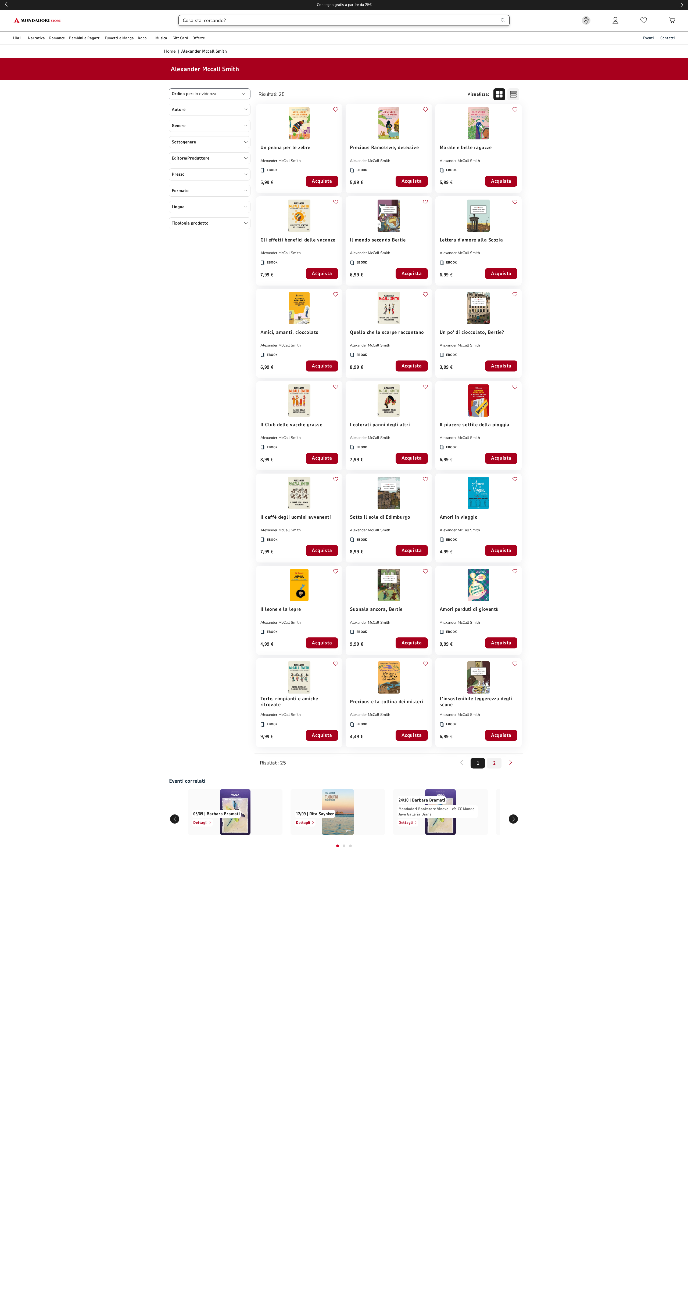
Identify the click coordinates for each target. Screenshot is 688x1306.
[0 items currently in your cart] (672, 20)
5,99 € (267, 183)
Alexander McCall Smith (280, 160)
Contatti (667, 38)
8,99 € (356, 367)
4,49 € (356, 737)
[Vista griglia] (499, 94)
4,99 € (446, 552)
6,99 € (356, 275)
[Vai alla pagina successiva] (510, 762)
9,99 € (356, 644)
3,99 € (446, 367)
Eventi (648, 38)
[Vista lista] (513, 94)
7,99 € (267, 275)
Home (170, 51)
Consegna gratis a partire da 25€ (344, 4)
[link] (586, 20)
